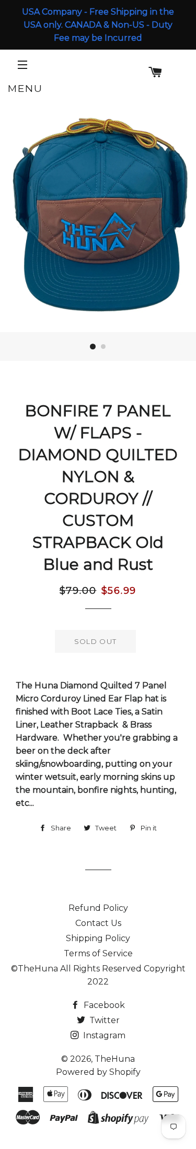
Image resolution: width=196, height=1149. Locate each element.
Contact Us (98, 923)
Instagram (103, 1035)
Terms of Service (98, 953)
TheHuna (115, 1059)
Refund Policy (98, 908)
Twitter (103, 1020)
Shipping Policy (98, 938)
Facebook (103, 1005)
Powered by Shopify (98, 1072)
